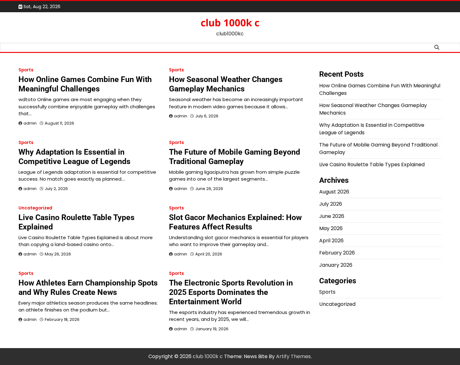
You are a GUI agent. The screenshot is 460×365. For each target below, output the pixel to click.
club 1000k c (230, 22)
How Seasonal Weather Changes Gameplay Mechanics (226, 84)
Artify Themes (293, 356)
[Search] (437, 47)
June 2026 (331, 216)
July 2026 (330, 204)
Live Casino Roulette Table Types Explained (372, 164)
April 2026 (331, 240)
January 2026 (335, 265)
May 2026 (331, 228)
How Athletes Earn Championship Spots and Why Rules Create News (88, 287)
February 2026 (337, 252)
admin (30, 123)
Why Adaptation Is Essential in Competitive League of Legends (74, 156)
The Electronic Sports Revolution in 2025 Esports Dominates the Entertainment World (231, 292)
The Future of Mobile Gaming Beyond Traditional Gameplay (234, 156)
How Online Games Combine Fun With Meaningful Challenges (85, 84)
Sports (25, 70)
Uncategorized (35, 208)
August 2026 (334, 191)
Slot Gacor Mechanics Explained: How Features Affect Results (235, 222)
